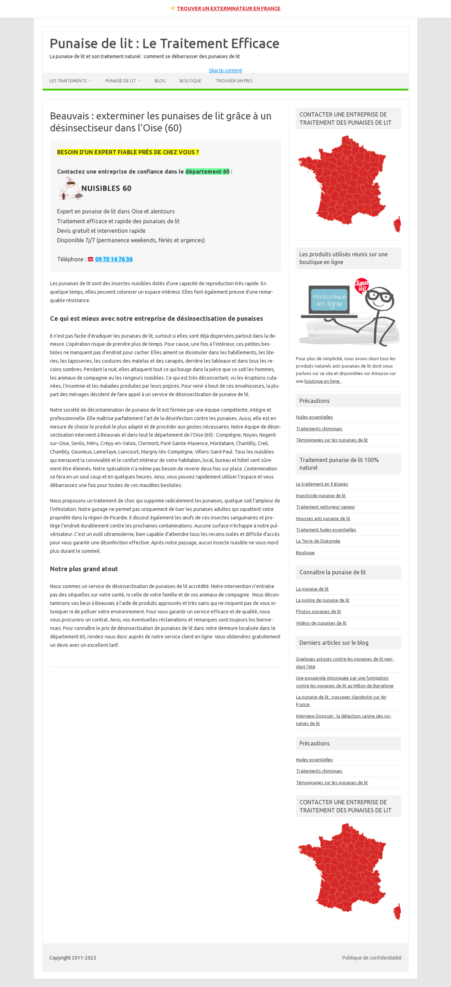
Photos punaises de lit (318, 611)
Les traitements (68, 81)
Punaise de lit (120, 81)
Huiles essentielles (314, 416)
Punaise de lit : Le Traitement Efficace (165, 43)
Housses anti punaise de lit (323, 518)
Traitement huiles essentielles (326, 529)
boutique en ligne (322, 381)
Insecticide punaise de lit (321, 495)
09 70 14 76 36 (113, 259)
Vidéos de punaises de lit (321, 622)
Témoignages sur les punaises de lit (332, 439)
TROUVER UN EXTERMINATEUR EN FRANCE (228, 8)
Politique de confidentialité (372, 958)
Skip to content (225, 70)
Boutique (191, 81)
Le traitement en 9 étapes (322, 483)
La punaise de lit (312, 588)
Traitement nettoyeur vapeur (325, 506)
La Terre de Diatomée (318, 540)
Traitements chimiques (319, 428)
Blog (160, 81)
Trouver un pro (234, 81)
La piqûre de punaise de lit (323, 600)
